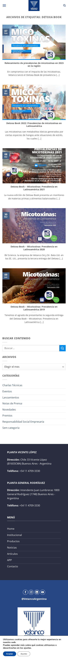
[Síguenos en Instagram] (31, 592)
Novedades (9, 409)
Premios (7, 415)
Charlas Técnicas (12, 385)
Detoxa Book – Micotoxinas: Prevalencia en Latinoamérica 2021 (34, 188)
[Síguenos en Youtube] (42, 592)
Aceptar (9, 654)
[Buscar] (64, 5)
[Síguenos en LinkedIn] (37, 592)
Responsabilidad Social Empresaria (23, 421)
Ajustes (24, 654)
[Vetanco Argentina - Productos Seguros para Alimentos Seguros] (34, 5)
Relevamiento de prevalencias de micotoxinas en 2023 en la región (34, 64)
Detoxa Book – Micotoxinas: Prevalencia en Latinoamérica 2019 (34, 308)
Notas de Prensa (12, 403)
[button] (4, 5)
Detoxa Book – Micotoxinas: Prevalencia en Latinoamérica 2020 (34, 248)
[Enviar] (62, 348)
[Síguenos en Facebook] (25, 592)
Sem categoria (10, 427)
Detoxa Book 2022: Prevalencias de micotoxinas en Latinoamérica (34, 124)
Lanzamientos (10, 397)
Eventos (7, 391)
